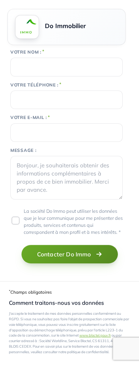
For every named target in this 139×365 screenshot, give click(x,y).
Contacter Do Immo (64, 254)
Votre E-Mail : (28, 117)
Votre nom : (26, 52)
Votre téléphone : (34, 85)
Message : (23, 150)
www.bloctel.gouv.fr (95, 335)
